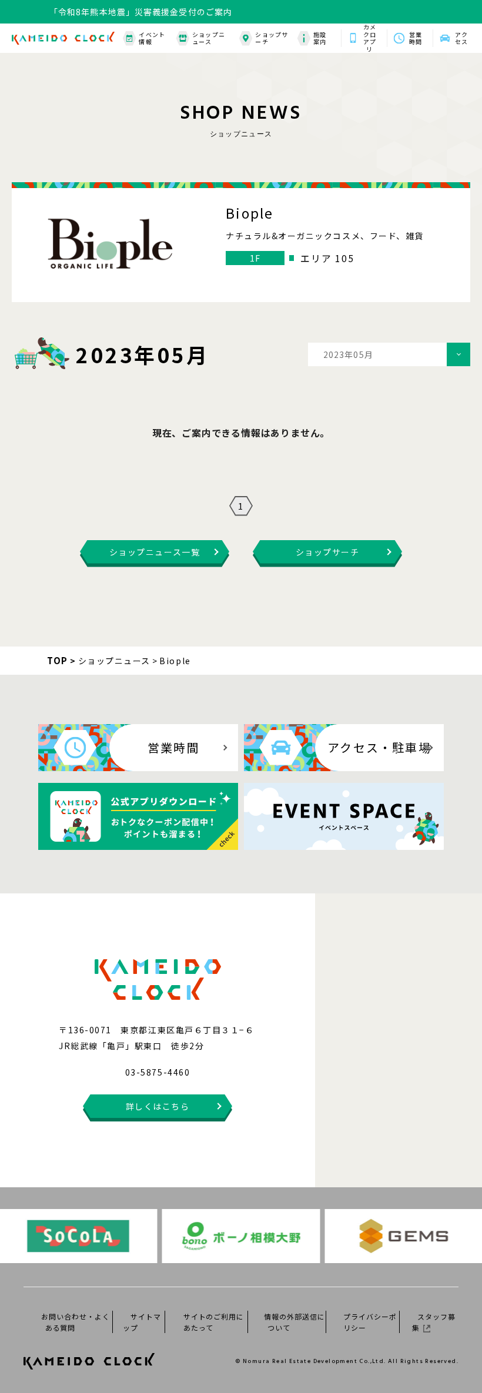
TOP (57, 660)
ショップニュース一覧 (154, 552)
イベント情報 (152, 38)
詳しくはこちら (158, 1106)
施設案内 (319, 38)
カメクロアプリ (369, 38)
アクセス (461, 38)
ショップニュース (208, 38)
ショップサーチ (271, 38)
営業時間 (415, 38)
